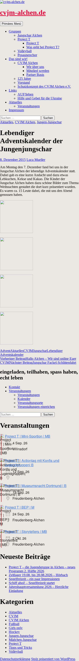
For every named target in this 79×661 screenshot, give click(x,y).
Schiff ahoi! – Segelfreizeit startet (32, 583)
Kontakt (14, 387)
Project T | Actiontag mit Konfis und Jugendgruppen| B (32, 462)
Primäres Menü (11, 23)
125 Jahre (24, 78)
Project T (24, 39)
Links (13, 90)
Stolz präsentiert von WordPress (53, 659)
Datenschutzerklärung (15, 659)
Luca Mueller (36, 160)
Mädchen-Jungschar (23, 640)
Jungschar (40, 351)
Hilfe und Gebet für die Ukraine (40, 98)
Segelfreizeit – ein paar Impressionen (34, 579)
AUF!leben (25, 94)
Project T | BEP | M (19, 507)
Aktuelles (15, 102)
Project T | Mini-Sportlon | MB (27, 436)
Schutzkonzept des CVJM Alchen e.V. (44, 86)
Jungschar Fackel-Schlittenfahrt (42, 362)
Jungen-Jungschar (49, 122)
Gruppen (15, 31)
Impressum (16, 110)
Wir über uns (35, 67)
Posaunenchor (27, 55)
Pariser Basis (35, 75)
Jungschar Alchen (30, 35)
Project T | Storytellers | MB (26, 531)
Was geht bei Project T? (42, 47)
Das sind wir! (18, 59)
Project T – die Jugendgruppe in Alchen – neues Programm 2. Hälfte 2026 (42, 569)
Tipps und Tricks (20, 647)
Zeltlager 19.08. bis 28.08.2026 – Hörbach (38, 575)
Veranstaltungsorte (30, 403)
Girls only (16, 628)
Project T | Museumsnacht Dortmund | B (35, 485)
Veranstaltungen (29, 106)
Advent (5, 351)
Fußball (14, 624)
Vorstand (24, 82)
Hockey (14, 632)
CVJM (28, 351)
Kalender (24, 399)
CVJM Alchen (28, 63)
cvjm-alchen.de (23, 12)
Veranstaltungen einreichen (36, 407)
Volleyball (25, 51)
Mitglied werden (37, 71)
